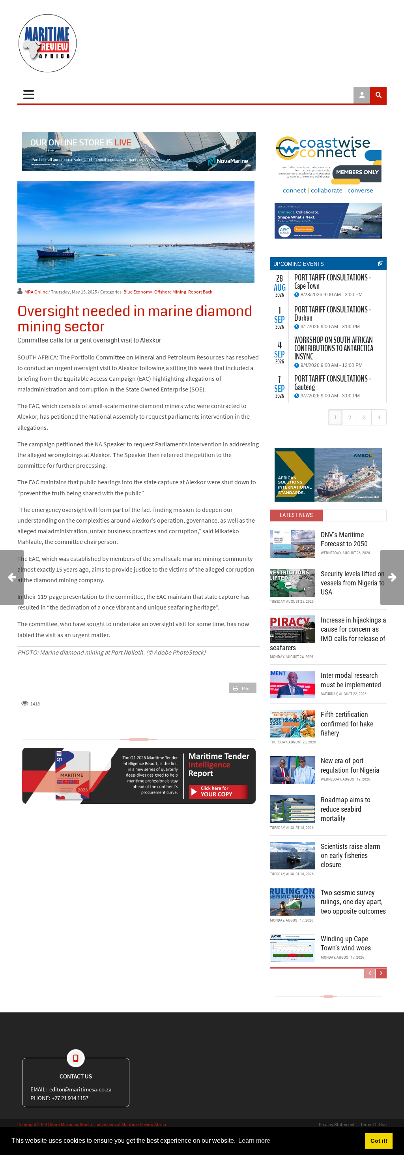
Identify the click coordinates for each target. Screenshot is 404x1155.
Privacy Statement (337, 1125)
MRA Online (36, 292)
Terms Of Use (374, 1125)
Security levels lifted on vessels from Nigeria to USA (353, 583)
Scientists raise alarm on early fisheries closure (350, 855)
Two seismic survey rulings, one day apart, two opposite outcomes (353, 901)
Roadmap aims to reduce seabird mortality (345, 809)
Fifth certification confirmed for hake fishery (347, 723)
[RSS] (380, 263)
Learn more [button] (254, 1140)
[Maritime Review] (76, 43)
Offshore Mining (170, 292)
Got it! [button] (378, 1141)
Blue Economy (137, 292)
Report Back (200, 292)
